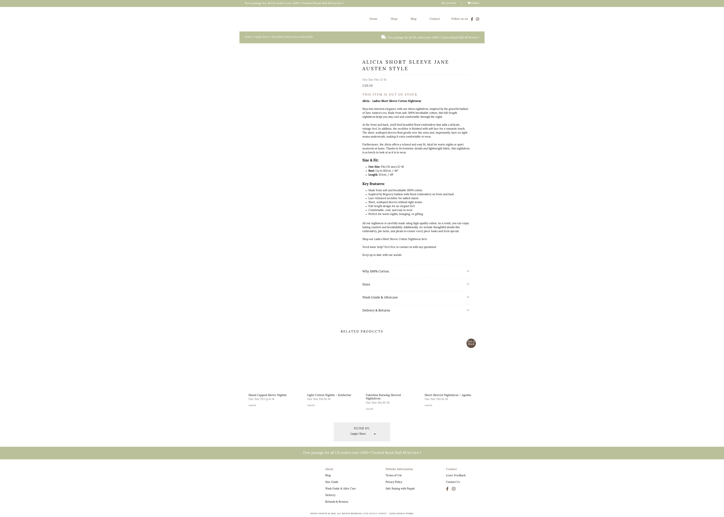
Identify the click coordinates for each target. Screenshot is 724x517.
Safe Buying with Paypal (400, 488)
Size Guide (331, 482)
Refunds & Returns (336, 502)
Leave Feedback (456, 475)
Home (373, 19)
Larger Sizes (261, 37)
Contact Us (453, 482)
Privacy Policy (394, 482)
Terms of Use (394, 475)
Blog (413, 19)
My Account (448, 3)
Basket (474, 3)
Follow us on (459, 19)
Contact (434, 19)
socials (397, 255)
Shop (394, 19)
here (424, 239)
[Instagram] (477, 19)
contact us (406, 247)
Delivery (330, 495)
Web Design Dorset (375, 514)
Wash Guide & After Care (340, 488)
